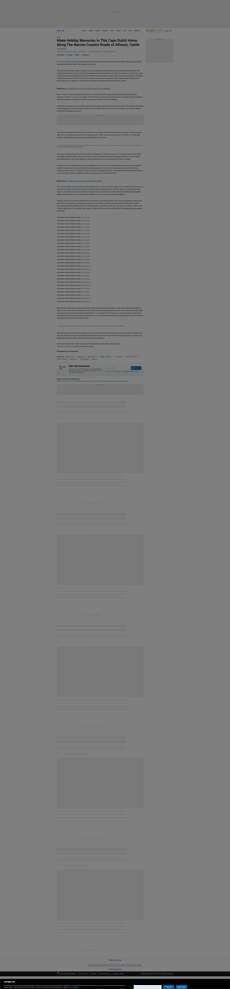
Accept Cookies (181, 987)
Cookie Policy (75, 987)
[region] (115, 984)
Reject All (169, 987)
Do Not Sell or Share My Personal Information (148, 987)
